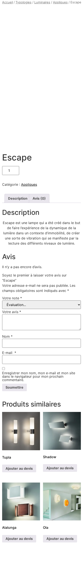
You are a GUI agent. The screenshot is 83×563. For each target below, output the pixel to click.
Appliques (60, 2)
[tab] (17, 198)
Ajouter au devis (19, 468)
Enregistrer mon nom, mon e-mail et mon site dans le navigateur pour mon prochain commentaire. (38, 376)
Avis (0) (39, 198)
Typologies (23, 2)
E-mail (9, 352)
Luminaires (42, 2)
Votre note (12, 298)
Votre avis (11, 311)
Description (17, 198)
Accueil (7, 2)
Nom (7, 336)
